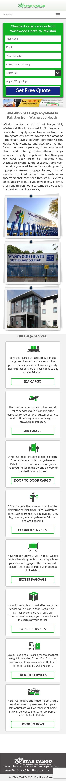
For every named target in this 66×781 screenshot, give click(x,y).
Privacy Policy (23, 770)
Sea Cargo (43, 766)
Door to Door (29, 766)
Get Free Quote (33, 91)
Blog (47, 770)
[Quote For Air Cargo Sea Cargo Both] (33, 73)
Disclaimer (37, 770)
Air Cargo (55, 766)
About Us (16, 766)
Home (7, 766)
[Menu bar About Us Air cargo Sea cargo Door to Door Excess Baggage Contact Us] (33, 14)
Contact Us (9, 770)
